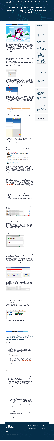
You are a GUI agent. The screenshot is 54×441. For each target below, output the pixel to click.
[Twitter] (7, 434)
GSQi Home (17, 1)
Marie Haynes (16, 143)
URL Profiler (8, 249)
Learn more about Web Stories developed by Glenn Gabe (41, 109)
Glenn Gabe (13, 354)
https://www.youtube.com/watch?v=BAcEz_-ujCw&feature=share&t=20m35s (21, 361)
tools (10, 333)
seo (9, 333)
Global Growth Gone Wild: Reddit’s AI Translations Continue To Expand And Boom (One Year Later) (41, 61)
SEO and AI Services (31, 1)
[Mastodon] (14, 434)
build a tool (24, 145)
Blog (36, 1)
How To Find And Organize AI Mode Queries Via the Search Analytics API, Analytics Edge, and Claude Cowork (41, 30)
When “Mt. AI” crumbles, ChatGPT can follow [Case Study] (41, 65)
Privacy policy (46, 438)
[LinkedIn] (9, 434)
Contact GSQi (44, 1)
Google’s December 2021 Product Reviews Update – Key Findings (41, 93)
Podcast (39, 1)
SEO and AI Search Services (33, 425)
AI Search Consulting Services (32, 428)
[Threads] (15, 434)
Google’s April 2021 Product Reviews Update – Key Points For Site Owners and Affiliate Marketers (41, 98)
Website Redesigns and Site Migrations (34, 431)
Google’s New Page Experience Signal (40, 102)
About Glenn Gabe (23, 1)
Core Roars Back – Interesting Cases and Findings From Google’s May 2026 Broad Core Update (41, 49)
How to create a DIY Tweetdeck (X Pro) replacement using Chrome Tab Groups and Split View (41, 76)
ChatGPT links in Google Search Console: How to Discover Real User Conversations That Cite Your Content (41, 82)
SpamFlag (10, 63)
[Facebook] (12, 434)
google (7, 333)
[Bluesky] (10, 434)
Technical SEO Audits (31, 429)
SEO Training (30, 432)
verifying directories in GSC (10, 184)
